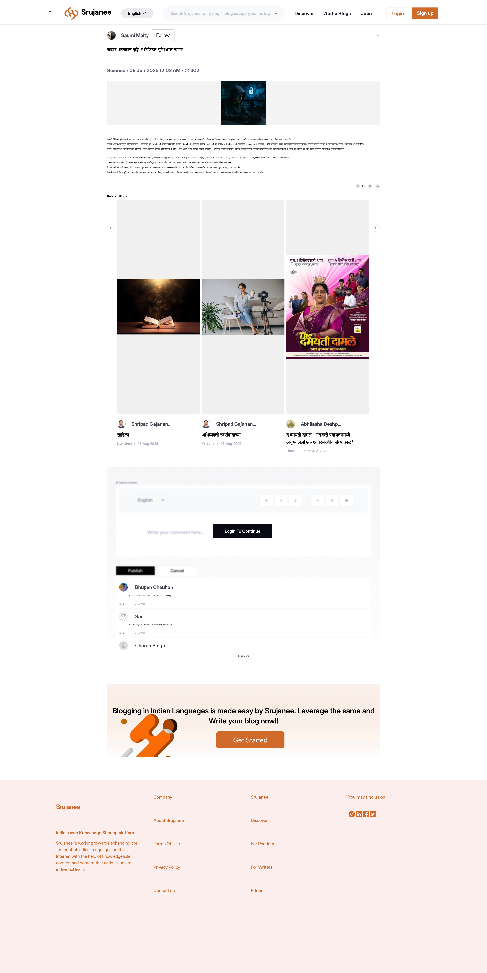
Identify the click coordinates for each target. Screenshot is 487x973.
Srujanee (68, 807)
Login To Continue (242, 531)
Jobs (366, 13)
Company (162, 797)
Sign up (425, 13)
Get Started (250, 740)
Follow (163, 35)
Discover (304, 13)
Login (398, 13)
